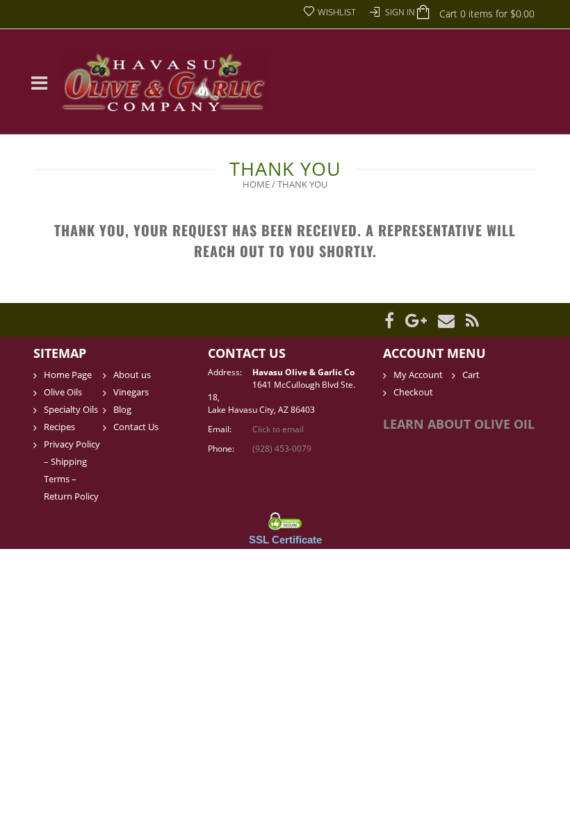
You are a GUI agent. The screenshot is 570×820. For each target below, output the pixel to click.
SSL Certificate (285, 540)
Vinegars (131, 392)
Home (256, 184)
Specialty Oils (71, 409)
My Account (418, 374)
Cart (471, 374)
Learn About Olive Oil (459, 424)
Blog (122, 409)
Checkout (413, 392)
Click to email (278, 429)
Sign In (400, 12)
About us (132, 374)
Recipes (59, 426)
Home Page (68, 374)
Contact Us (135, 426)
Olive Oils (63, 392)
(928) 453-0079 (281, 448)
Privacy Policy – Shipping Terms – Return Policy (72, 470)
